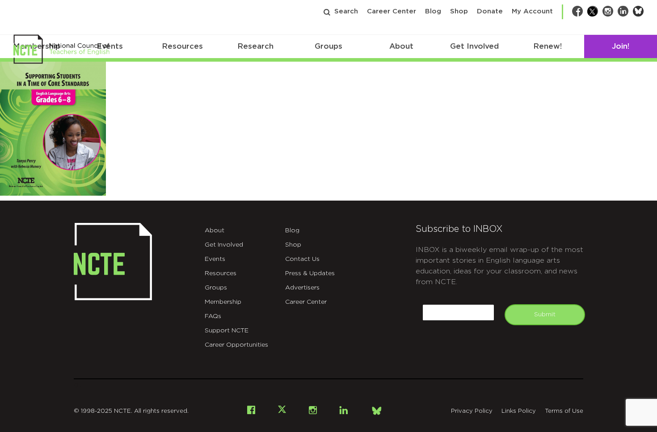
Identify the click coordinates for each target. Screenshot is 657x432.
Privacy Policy (472, 411)
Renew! (547, 46)
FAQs (213, 316)
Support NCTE (226, 330)
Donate (490, 11)
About (401, 46)
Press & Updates (310, 273)
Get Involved (474, 46)
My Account (532, 11)
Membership (223, 302)
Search (346, 11)
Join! (620, 46)
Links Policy (518, 411)
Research (255, 46)
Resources (182, 46)
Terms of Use (564, 411)
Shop (459, 11)
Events (215, 259)
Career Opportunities (236, 345)
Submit (545, 314)
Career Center (391, 11)
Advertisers (302, 288)
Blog (433, 11)
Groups (328, 46)
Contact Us (302, 259)
